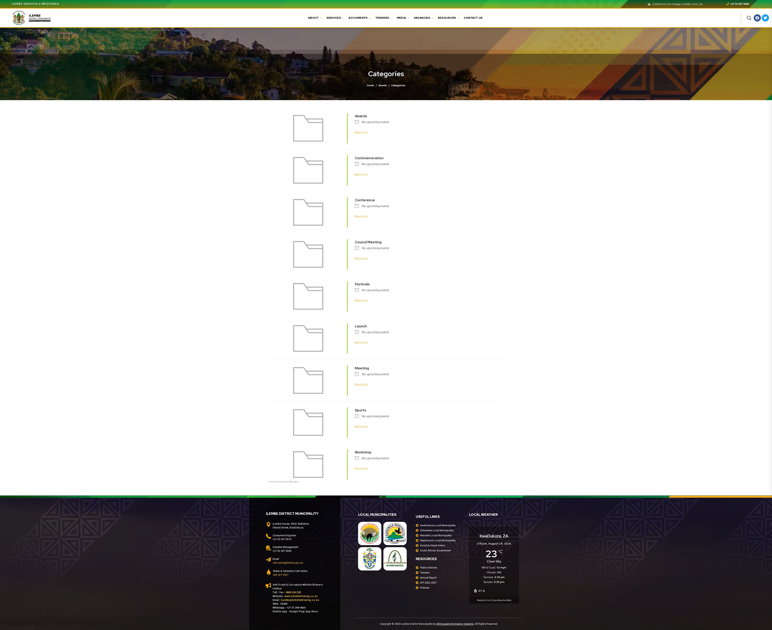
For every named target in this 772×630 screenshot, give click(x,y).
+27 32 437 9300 (739, 3)
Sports (360, 410)
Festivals (362, 284)
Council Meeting (368, 242)
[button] (749, 18)
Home (370, 85)
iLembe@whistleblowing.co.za (300, 599)
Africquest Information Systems (455, 623)
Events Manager (290, 481)
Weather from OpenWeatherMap (494, 600)
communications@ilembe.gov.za (678, 4)
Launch (361, 326)
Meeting (362, 368)
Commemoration (369, 158)
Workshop (363, 452)
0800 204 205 (293, 592)
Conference (365, 200)
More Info (361, 132)
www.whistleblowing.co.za (300, 596)
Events (383, 85)
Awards (361, 116)
